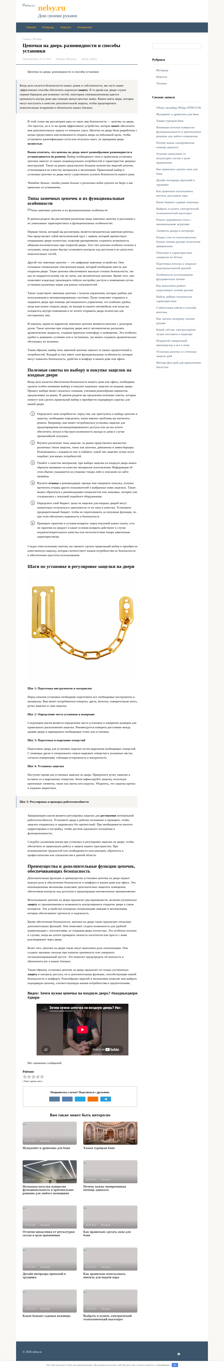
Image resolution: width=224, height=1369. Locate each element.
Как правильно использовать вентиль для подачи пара (104, 1275)
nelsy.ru (52, 7)
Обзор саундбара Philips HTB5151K (178, 107)
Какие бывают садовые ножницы (47, 1315)
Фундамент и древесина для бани (46, 1148)
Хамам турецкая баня (99, 1148)
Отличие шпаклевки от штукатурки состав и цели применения (49, 1233)
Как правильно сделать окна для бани (107, 1233)
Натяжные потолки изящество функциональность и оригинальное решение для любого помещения (48, 1190)
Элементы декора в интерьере (175, 230)
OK (174, 1365)
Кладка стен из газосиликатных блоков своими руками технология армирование (178, 242)
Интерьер (48, 27)
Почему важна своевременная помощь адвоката (104, 1188)
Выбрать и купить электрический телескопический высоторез (107, 1317)
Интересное (84, 27)
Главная (31, 27)
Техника (161, 83)
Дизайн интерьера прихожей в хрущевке (44, 1275)
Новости (66, 27)
